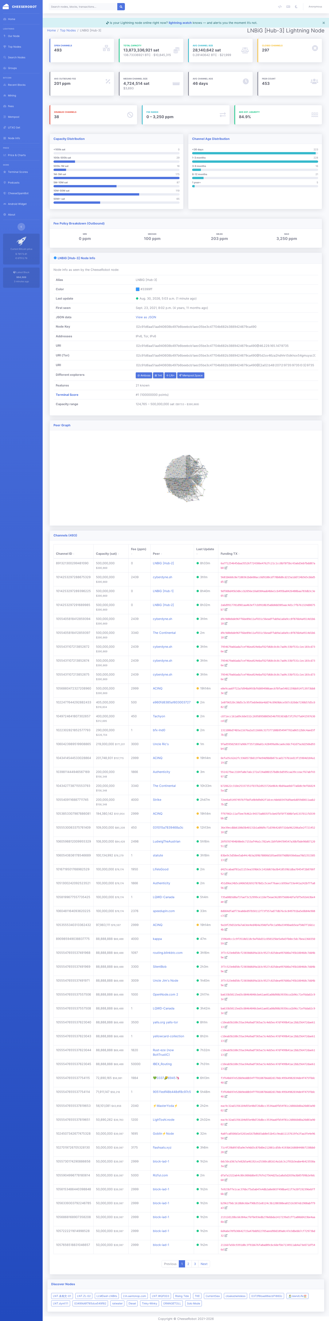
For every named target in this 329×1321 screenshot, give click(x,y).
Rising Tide (182, 1296)
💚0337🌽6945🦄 (166, 1078)
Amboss (145, 375)
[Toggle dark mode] (296, 6)
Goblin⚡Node (163, 1133)
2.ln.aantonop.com (134, 1296)
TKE (197, 1296)
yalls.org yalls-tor (165, 1022)
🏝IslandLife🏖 (297, 1296)
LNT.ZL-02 (84, 1296)
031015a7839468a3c (168, 827)
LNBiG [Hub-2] (163, 563)
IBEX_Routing (162, 1064)
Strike (157, 800)
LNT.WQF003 (160, 1296)
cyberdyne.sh (162, 577)
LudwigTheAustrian (166, 841)
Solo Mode (193, 1303)
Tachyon (159, 716)
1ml (159, 375)
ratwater (117, 1303)
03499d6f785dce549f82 (90, 1303)
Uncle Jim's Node (165, 980)
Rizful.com (160, 1175)
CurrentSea (213, 1296)
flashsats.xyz (162, 1147)
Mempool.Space (192, 375)
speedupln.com (164, 911)
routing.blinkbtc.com (168, 953)
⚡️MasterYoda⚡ (165, 1106)
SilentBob (160, 966)
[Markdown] (288, 6)
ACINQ (157, 688)
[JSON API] (280, 6)
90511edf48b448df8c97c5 (172, 1092)
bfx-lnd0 (159, 730)
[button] (316, 6)
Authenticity (161, 772)
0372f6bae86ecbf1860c (266, 1296)
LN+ (171, 375)
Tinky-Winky (149, 1303)
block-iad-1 (161, 1161)
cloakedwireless (235, 1296)
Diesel (132, 1303)
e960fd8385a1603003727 (172, 702)
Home (51, 30)
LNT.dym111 (60, 1303)
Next (204, 1264)
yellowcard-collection (168, 1036)
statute (158, 855)
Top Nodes (68, 30)
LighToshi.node (163, 1119)
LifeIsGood (160, 869)
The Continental (164, 633)
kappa (157, 939)
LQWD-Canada (163, 897)
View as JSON (146, 317)
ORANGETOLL (172, 1303)
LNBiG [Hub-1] (163, 591)
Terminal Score (67, 395)
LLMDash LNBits (107, 1296)
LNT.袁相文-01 (62, 1296)
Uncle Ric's (161, 744)
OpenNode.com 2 (165, 994)
